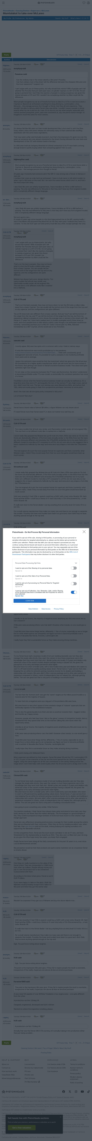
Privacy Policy (59, 609)
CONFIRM (30, 601)
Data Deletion (33, 609)
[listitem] (46, 563)
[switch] (74, 568)
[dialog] (46, 570)
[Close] (85, 532)
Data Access (46, 609)
